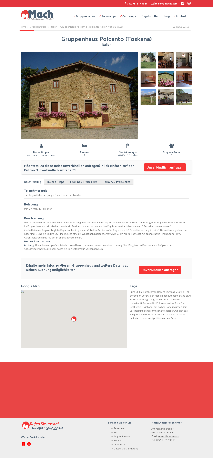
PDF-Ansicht (182, 27)
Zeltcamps (129, 16)
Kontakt (181, 16)
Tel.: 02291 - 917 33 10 (163, 440)
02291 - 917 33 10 (138, 3)
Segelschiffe (150, 16)
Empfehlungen (122, 436)
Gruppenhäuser (85, 16)
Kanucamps (108, 16)
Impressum (120, 444)
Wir (116, 432)
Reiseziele (119, 428)
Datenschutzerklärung (126, 448)
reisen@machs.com (166, 3)
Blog (167, 16)
